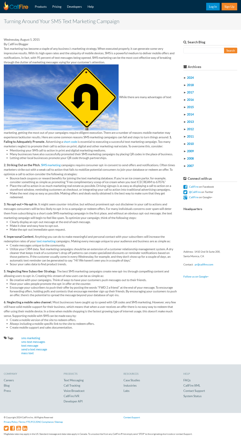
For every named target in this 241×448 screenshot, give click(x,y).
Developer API (73, 401)
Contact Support (194, 390)
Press (7, 390)
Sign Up (229, 6)
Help (91, 6)
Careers (9, 380)
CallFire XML (191, 385)
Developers (74, 6)
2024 (190, 77)
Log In (213, 6)
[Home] (18, 7)
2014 (190, 114)
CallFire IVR (71, 396)
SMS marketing (51, 165)
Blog (7, 385)
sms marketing (30, 338)
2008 (190, 158)
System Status (192, 396)
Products (41, 6)
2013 (190, 121)
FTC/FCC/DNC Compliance (40, 422)
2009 (190, 151)
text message (29, 345)
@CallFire (194, 191)
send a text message (34, 349)
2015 (190, 107)
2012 (190, 129)
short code (70, 141)
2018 (190, 85)
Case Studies (132, 380)
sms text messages (33, 341)
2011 (190, 136)
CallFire (193, 186)
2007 (190, 165)
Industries (130, 385)
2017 (190, 92)
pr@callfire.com (204, 264)
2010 (190, 143)
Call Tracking (72, 385)
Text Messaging (74, 380)
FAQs (187, 380)
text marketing (46, 241)
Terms (22, 422)
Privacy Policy (11, 422)
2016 (190, 99)
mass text (27, 353)
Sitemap (59, 422)
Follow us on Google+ (196, 276)
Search (230, 50)
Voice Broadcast (74, 390)
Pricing (56, 6)
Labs (127, 390)
